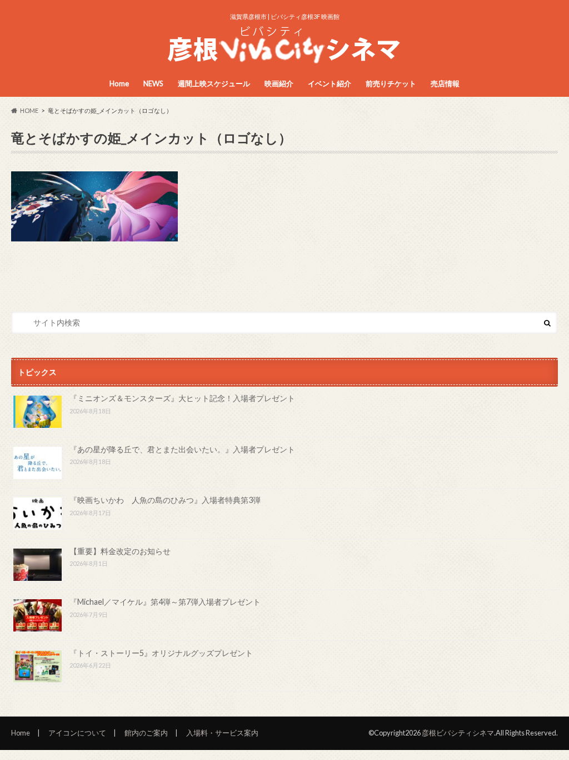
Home (119, 83)
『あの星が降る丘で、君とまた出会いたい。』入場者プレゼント (182, 449)
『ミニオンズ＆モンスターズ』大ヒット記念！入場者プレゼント (182, 398)
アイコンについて (77, 732)
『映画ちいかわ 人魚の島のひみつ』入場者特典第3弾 (165, 500)
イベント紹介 (329, 83)
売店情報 (445, 83)
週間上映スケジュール (214, 83)
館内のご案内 (146, 732)
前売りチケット (391, 83)
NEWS (153, 83)
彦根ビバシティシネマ (458, 732)
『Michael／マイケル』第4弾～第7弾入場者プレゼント (165, 601)
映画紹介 (278, 83)
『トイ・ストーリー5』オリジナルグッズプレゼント (161, 653)
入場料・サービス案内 (222, 732)
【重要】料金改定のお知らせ (120, 551)
